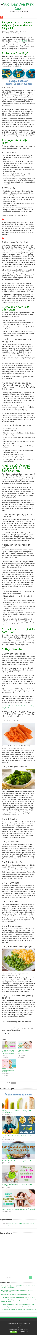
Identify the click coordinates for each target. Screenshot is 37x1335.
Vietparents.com (24, 1323)
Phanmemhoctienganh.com (18, 1325)
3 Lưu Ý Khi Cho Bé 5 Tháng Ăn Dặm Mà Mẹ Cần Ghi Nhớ (24, 1051)
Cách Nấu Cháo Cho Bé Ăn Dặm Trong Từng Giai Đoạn (17, 1161)
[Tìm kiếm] (30, 1277)
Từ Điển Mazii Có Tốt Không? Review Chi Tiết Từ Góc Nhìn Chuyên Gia (18, 1297)
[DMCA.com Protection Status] (17, 1332)
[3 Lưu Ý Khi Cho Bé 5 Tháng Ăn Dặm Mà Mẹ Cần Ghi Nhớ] (25, 1045)
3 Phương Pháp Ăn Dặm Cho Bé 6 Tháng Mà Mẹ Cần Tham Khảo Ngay (8, 1051)
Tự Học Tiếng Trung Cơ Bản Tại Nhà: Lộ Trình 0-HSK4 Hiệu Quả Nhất (17, 1304)
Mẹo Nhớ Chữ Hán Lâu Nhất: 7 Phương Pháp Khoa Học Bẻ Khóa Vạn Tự (18, 1309)
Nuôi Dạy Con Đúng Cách (18, 6)
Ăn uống (24, 31)
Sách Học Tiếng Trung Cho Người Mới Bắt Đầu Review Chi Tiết (16, 1307)
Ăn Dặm (13, 1083)
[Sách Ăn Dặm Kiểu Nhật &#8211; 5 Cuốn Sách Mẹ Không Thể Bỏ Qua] (9, 1063)
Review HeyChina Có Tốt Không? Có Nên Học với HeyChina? (15, 1294)
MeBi (4, 31)
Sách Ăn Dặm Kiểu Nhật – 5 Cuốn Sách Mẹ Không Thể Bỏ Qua (9, 1070)
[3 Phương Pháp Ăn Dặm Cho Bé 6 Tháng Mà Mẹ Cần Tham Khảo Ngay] (9, 1045)
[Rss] (18, 1327)
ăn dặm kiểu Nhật (22, 41)
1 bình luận (7, 33)
